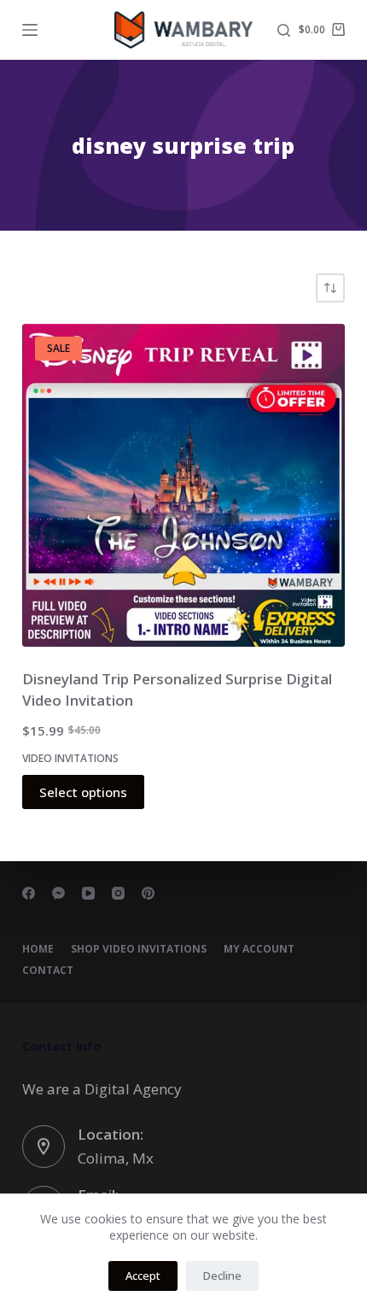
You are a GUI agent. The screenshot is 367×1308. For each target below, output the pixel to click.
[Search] (283, 30)
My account (259, 949)
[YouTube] (88, 893)
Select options (83, 792)
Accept (142, 1275)
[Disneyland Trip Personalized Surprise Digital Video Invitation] (183, 485)
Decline (222, 1275)
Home (38, 949)
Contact (47, 970)
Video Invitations (70, 758)
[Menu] (30, 30)
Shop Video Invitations (139, 949)
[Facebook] (28, 893)
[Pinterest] (148, 893)
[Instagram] (118, 893)
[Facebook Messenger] (58, 893)
